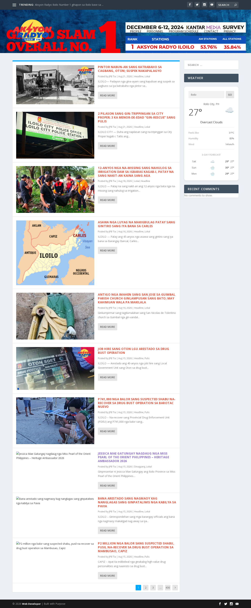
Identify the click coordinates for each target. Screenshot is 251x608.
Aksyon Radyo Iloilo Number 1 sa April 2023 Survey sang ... (69, 4)
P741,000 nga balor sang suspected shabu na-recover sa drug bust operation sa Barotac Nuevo (136, 403)
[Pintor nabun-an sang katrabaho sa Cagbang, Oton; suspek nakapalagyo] (55, 84)
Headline (139, 76)
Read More (107, 95)
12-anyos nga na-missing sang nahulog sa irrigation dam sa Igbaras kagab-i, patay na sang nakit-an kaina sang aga (136, 172)
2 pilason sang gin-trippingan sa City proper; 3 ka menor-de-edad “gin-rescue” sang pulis (136, 117)
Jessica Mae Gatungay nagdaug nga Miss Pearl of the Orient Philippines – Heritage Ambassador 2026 (133, 457)
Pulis (147, 358)
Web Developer (31, 603)
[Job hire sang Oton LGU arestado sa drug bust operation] (55, 368)
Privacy (230, 31)
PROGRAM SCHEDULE (183, 31)
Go (230, 94)
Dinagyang (139, 466)
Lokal (147, 76)
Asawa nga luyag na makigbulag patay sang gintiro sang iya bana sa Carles (136, 224)
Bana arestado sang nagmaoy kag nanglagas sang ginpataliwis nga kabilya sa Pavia (137, 502)
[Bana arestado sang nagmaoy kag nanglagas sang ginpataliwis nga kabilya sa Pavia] (55, 501)
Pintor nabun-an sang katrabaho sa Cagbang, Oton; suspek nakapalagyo (130, 69)
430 (168, 587)
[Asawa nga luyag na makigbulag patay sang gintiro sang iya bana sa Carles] (55, 252)
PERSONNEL (155, 31)
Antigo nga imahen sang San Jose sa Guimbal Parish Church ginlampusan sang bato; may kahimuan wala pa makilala (136, 298)
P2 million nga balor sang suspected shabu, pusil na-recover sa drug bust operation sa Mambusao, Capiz (136, 547)
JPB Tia (112, 76)
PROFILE (135, 31)
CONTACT (211, 31)
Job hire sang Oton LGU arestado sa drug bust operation (133, 351)
